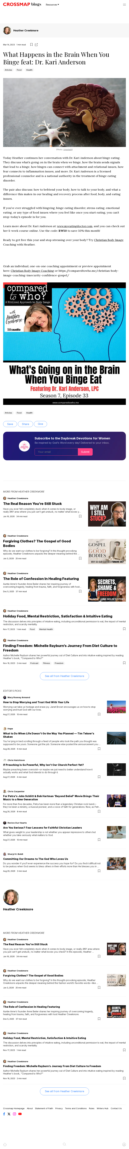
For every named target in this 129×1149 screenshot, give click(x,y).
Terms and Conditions (76, 1108)
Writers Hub (102, 1108)
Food (19, 70)
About (30, 1108)
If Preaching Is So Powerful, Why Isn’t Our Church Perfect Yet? (43, 764)
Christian (101, 240)
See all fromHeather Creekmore (64, 676)
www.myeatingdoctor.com (74, 226)
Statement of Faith (44, 1108)
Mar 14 (6, 44)
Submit (85, 451)
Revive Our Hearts (17, 823)
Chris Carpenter (16, 791)
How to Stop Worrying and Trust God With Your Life (36, 702)
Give (40, 423)
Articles (8, 70)
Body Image (115, 240)
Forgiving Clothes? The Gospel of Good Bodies (33, 975)
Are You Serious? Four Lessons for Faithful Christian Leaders (42, 827)
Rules (91, 1108)
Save (10, 424)
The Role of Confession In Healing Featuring (41, 579)
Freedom (59, 663)
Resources (51, 4)
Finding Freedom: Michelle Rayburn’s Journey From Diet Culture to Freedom (52, 1066)
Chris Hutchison (16, 760)
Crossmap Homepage (14, 1108)
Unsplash (67, 149)
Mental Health (46, 629)
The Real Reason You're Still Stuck (32, 504)
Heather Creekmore (25, 30)
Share (25, 424)
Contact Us (116, 1108)
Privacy (59, 1108)
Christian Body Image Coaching (32, 271)
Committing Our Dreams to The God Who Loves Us (35, 858)
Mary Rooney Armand (19, 697)
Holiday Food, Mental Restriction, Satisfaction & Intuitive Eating (57, 616)
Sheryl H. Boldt (15, 854)
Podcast (34, 663)
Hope (10, 728)
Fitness (46, 663)
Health (29, 70)
